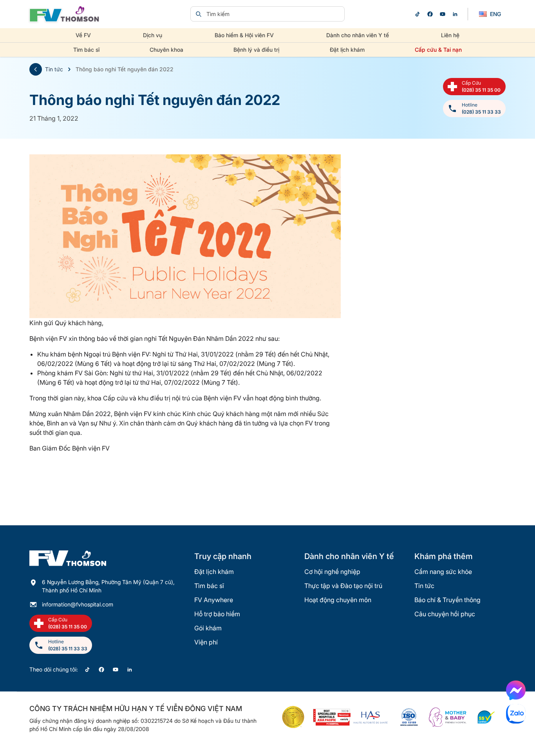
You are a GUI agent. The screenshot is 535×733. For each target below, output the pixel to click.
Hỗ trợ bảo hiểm (217, 614)
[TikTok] (417, 14)
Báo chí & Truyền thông (447, 600)
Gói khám (208, 628)
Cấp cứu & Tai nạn (438, 49)
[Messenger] (516, 690)
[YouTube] (442, 14)
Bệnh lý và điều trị (256, 49)
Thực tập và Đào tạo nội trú (343, 586)
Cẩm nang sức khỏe (443, 572)
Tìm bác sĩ (86, 49)
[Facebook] (430, 14)
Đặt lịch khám (347, 49)
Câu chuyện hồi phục (444, 614)
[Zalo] (516, 714)
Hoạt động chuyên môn (337, 600)
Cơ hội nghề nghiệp (332, 572)
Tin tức (54, 69)
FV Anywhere (213, 600)
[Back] (35, 69)
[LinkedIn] (455, 14)
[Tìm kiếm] (198, 14)
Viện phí (206, 642)
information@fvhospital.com (77, 604)
